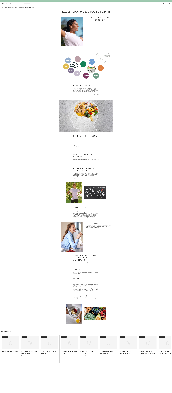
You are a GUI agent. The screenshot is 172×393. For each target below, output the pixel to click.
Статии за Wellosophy (15, 7)
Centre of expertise (21, 7)
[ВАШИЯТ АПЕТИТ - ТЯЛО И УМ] (10, 349)
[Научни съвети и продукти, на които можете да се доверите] (128, 349)
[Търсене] (163, 3)
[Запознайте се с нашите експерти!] (69, 349)
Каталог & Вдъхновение (16, 3)
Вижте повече (74, 325)
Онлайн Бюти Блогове (8, 7)
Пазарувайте (5, 3)
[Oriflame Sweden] (86, 3)
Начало (3, 7)
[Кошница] (170, 3)
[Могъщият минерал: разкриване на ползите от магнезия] (148, 349)
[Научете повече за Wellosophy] (108, 349)
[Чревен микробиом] (89, 349)
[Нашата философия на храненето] (49, 349)
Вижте (3, 361)
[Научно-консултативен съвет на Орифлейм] (30, 349)
